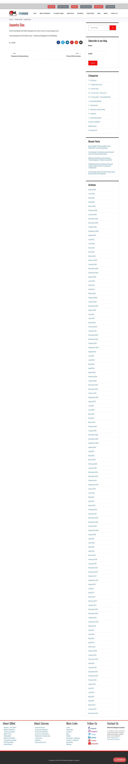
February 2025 (92, 260)
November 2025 (93, 223)
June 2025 (91, 243)
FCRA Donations (9, 742)
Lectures (68, 732)
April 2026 (91, 202)
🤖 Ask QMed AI (119, 760)
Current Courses (40, 727)
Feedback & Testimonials (42, 736)
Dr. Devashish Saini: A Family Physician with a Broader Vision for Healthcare (101, 173)
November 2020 (93, 439)
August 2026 (92, 190)
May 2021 (91, 414)
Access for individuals (41, 732)
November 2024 (93, 273)
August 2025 (92, 235)
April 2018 (91, 551)
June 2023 (91, 318)
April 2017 (91, 593)
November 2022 (93, 339)
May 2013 (91, 697)
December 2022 (93, 335)
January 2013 (92, 709)
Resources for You (40, 742)
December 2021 (93, 385)
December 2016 (93, 609)
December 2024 (93, 268)
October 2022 (92, 343)
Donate (68, 736)
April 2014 (91, 663)
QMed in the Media (9, 738)
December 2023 (93, 306)
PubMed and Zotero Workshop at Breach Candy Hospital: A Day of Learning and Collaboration (100, 166)
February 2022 (92, 376)
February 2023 (92, 327)
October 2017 (92, 576)
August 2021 (92, 401)
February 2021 (92, 426)
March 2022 (91, 372)
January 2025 (92, 264)
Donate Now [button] (110, 7)
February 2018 (92, 559)
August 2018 (92, 534)
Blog (67, 734)
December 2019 (93, 472)
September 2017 (93, 580)
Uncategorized (92, 130)
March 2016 (91, 647)
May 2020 (91, 455)
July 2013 (91, 688)
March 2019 (91, 505)
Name (90, 45)
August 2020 (92, 447)
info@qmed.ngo (114, 737)
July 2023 (91, 314)
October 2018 (92, 526)
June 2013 (91, 692)
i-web (34, 13)
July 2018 (91, 539)
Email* (90, 54)
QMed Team (7, 734)
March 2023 (91, 322)
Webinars (38, 740)
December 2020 (93, 435)
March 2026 (92, 206)
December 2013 (93, 672)
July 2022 (91, 356)
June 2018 (91, 543)
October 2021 (92, 393)
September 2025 (93, 231)
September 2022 (93, 347)
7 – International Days (94, 118)
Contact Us (114, 13)
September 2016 (93, 622)
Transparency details (10, 740)
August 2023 (92, 310)
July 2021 (91, 406)
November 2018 (93, 522)
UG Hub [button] (74, 7)
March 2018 (91, 555)
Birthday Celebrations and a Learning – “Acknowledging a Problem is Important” (100, 159)
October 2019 (92, 480)
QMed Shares (92, 126)
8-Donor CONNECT (94, 122)
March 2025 (92, 256)
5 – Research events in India (96, 109)
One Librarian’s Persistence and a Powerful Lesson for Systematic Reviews (101, 153)
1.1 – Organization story (95, 84)
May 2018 (91, 547)
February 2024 (92, 298)
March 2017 (91, 597)
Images (106, 13)
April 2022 (91, 368)
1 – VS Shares (92, 80)
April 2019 (91, 501)
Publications (90, 13)
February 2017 (92, 601)
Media (98, 13)
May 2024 (91, 285)
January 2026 (92, 214)
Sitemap (68, 744)
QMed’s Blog (70, 13)
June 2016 (91, 634)
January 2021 (92, 431)
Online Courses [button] (63, 7)
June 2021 (91, 410)
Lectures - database (72, 740)
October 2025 (92, 227)
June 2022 (91, 360)
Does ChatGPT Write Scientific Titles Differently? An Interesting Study (99, 147)
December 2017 (93, 568)
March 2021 (91, 422)
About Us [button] (51, 7)
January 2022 (92, 381)
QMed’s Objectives (9, 730)
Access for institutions (41, 730)
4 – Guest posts (93, 105)
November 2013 (93, 676)
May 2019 (91, 497)
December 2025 (93, 219)
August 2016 (92, 626)
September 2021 (93, 397)
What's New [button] (98, 7)
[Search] (113, 27)
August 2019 (92, 489)
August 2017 (92, 584)
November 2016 (93, 613)
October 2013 (92, 680)
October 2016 (92, 618)
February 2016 (92, 651)
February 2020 (92, 464)
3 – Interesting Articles (94, 101)
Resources (80, 13)
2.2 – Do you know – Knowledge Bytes (99, 97)
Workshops (69, 730)
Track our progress (9, 732)
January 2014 (92, 667)
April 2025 (91, 252)
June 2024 (91, 281)
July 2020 (91, 451)
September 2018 (93, 530)
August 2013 (92, 684)
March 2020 (92, 460)
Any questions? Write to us (113, 739)
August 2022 (92, 352)
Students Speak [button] (86, 7)
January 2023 (92, 331)
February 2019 (92, 509)
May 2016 (91, 638)
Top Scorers (38, 738)
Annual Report (8, 744)
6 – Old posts (92, 113)
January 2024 (92, 302)
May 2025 (91, 248)
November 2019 (93, 476)
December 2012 (93, 713)
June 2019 (91, 493)
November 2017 (93, 572)
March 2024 (92, 293)
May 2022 (91, 364)
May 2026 (91, 198)
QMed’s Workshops (45, 13)
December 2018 (93, 518)
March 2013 (91, 705)
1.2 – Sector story (93, 89)
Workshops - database (73, 738)
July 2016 (91, 630)
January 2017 (92, 605)
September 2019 (93, 485)
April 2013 (91, 701)
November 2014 (93, 659)
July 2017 (91, 588)
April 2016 (91, 642)
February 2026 (92, 210)
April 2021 (91, 418)
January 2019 (92, 514)
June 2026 (91, 194)
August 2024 (92, 277)
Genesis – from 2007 (10, 727)
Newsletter (69, 742)
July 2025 (91, 239)
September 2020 (93, 443)
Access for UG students (42, 734)
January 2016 (92, 655)
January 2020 (92, 468)
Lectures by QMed (59, 13)
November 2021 (93, 389)
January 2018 (92, 564)
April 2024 (91, 289)
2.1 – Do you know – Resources (97, 93)
